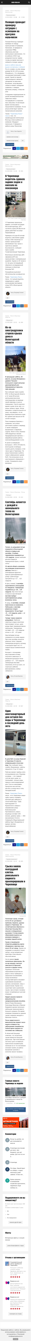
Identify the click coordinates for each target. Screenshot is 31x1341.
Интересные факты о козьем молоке (14, 1239)
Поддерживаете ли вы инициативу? (15, 1199)
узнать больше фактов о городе (15, 1245)
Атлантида (13, 1162)
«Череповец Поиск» (16, 277)
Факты (8, 1233)
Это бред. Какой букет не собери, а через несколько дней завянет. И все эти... (17, 1171)
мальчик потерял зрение (12, 140)
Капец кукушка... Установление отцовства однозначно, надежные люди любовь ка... (17, 1184)
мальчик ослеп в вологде (12, 136)
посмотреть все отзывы (16, 1313)
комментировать (10, 144)
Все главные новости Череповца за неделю (15, 1109)
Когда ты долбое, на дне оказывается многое (17, 1141)
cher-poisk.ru (15, 2)
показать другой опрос (15, 1222)
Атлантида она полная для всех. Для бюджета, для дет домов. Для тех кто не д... (17, 1152)
